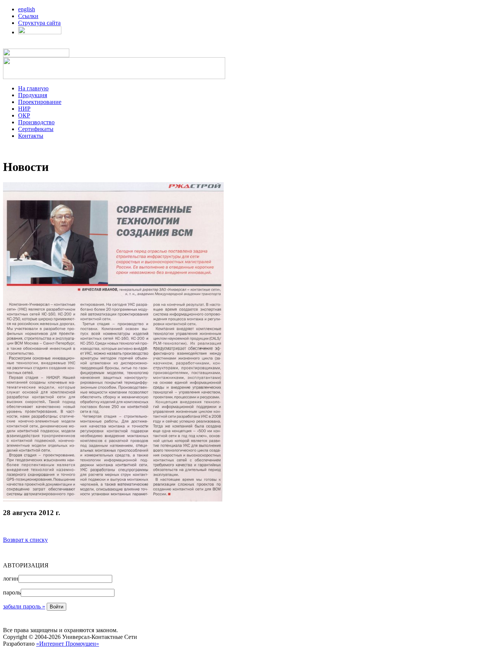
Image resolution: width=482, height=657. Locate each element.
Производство (36, 122)
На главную (33, 88)
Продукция (32, 95)
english (26, 9)
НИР (24, 108)
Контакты (30, 136)
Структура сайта (39, 23)
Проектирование (39, 102)
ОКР (24, 115)
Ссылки (28, 16)
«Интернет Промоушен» (67, 643)
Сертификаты (35, 129)
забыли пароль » (24, 606)
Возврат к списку (25, 540)
